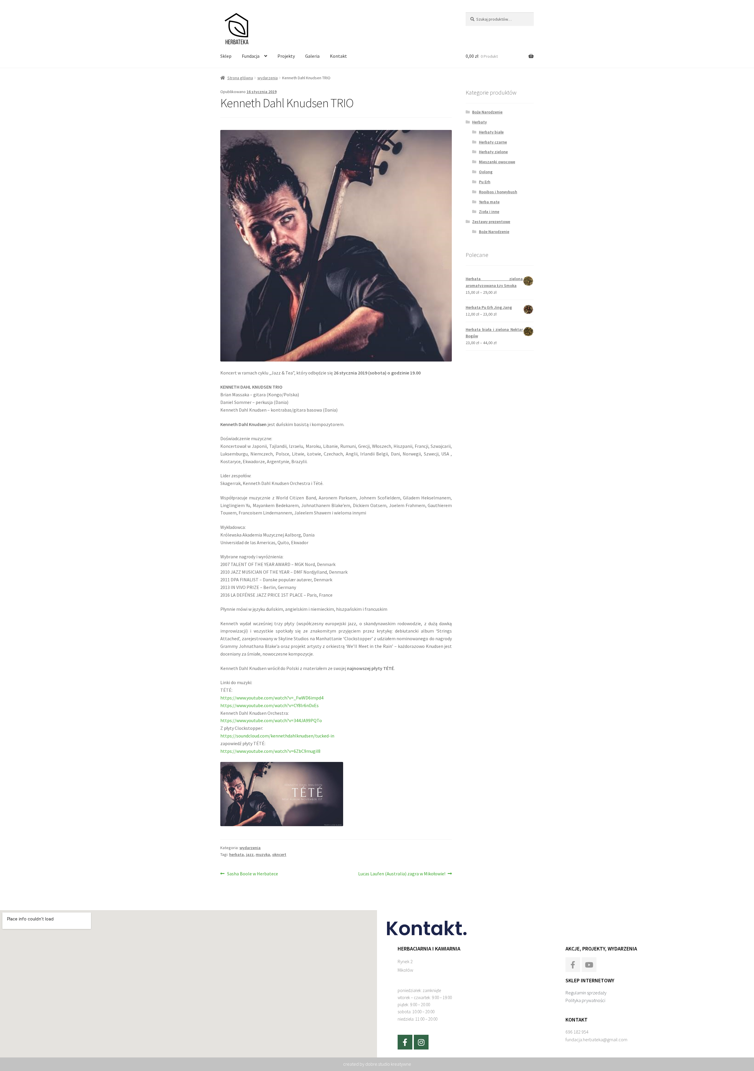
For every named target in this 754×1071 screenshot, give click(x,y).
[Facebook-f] (405, 1042)
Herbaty (479, 122)
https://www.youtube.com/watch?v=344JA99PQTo (271, 720)
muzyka (263, 854)
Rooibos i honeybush (498, 191)
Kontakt (338, 56)
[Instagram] (421, 1042)
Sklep (226, 56)
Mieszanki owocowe (497, 161)
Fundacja (250, 56)
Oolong (485, 171)
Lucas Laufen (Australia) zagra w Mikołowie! (401, 873)
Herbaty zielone (493, 151)
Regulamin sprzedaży (586, 993)
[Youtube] (589, 964)
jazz (250, 854)
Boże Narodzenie (487, 112)
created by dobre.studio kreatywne (377, 1064)
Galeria (312, 56)
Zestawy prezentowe (491, 221)
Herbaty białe (491, 132)
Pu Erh (484, 181)
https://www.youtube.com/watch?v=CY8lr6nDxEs (269, 705)
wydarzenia (267, 77)
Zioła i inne (489, 211)
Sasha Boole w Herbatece (252, 873)
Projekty (286, 56)
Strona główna (240, 77)
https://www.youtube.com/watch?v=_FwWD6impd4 (271, 698)
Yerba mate (489, 201)
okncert (279, 854)
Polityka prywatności (585, 1000)
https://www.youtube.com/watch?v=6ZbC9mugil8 (270, 751)
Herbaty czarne (493, 142)
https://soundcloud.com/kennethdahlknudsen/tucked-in (277, 736)
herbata (236, 854)
